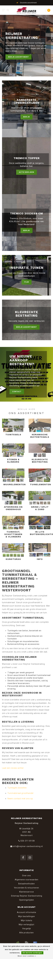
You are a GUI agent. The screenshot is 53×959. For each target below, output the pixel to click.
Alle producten (26, 933)
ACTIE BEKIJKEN (26, 172)
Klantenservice (26, 892)
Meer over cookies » (27, 956)
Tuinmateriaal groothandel (20, 793)
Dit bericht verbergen (32, 953)
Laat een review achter (13, 768)
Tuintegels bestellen (17, 788)
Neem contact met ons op (20, 798)
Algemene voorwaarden (26, 880)
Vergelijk (26, 928)
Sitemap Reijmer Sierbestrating (26, 896)
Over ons (26, 875)
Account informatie (26, 912)
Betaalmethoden (26, 884)
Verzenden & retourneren (26, 888)
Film (26, 282)
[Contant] (17, 943)
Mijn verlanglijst (26, 924)
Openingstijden (26, 900)
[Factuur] (26, 943)
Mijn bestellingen (26, 916)
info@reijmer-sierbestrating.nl (28, 846)
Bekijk (26, 117)
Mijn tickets (26, 920)
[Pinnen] (35, 943)
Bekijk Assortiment (18, 57)
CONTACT (16, 391)
